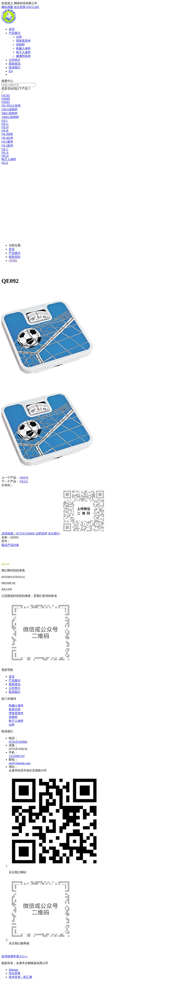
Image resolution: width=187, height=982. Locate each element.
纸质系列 (14, 256)
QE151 (24, 481)
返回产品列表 (10, 545)
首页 (12, 29)
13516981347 (17, 756)
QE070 (24, 477)
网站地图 (7, 7)
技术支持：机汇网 (20, 977)
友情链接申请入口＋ (14, 956)
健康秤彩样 (23, 56)
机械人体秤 (23, 48)
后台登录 (20, 7)
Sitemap (13, 969)
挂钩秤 (20, 44)
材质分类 (14, 709)
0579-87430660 (18, 741)
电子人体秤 (23, 52)
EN (11, 71)
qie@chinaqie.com (19, 763)
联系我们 (14, 67)
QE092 (13, 260)
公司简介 (14, 59)
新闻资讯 (14, 63)
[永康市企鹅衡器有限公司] (8, 22)
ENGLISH (32, 7)
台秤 (19, 36)
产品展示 (14, 33)
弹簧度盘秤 (23, 40)
